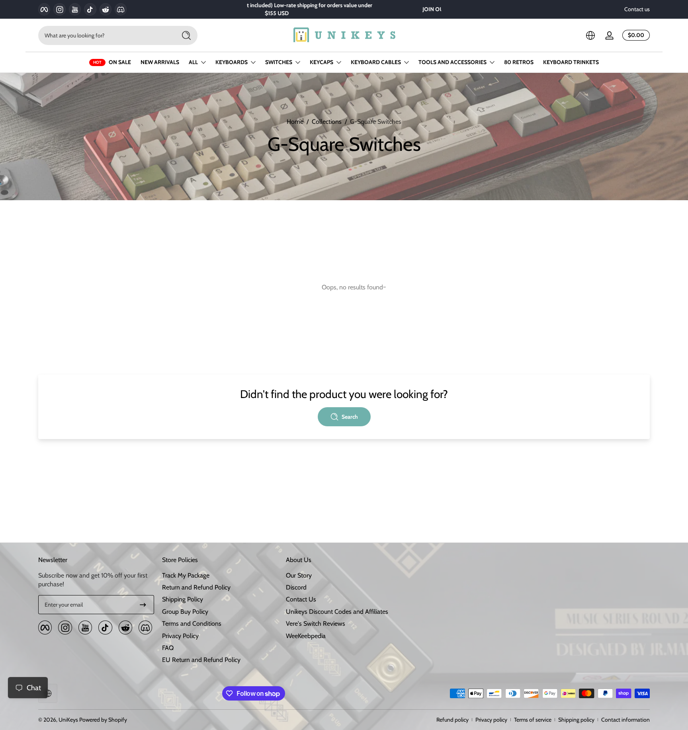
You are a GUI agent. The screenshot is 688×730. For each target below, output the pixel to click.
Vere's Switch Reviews (315, 623)
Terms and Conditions (191, 623)
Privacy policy (491, 719)
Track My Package (185, 575)
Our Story (299, 575)
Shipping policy (576, 719)
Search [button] (350, 416)
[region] (344, 9)
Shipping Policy (182, 599)
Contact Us (301, 599)
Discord (296, 587)
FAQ (168, 648)
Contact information (625, 719)
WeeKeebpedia (306, 636)
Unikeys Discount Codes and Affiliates (337, 611)
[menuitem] (220, 575)
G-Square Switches (375, 121)
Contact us (637, 9)
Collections (327, 121)
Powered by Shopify (103, 719)
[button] (590, 35)
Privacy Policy (180, 636)
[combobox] (105, 35)
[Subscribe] (143, 604)
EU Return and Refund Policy (201, 660)
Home (295, 121)
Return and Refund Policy (196, 587)
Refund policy (452, 719)
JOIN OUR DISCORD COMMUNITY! (338, 9)
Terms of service (532, 719)
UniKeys (68, 719)
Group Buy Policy (185, 611)
